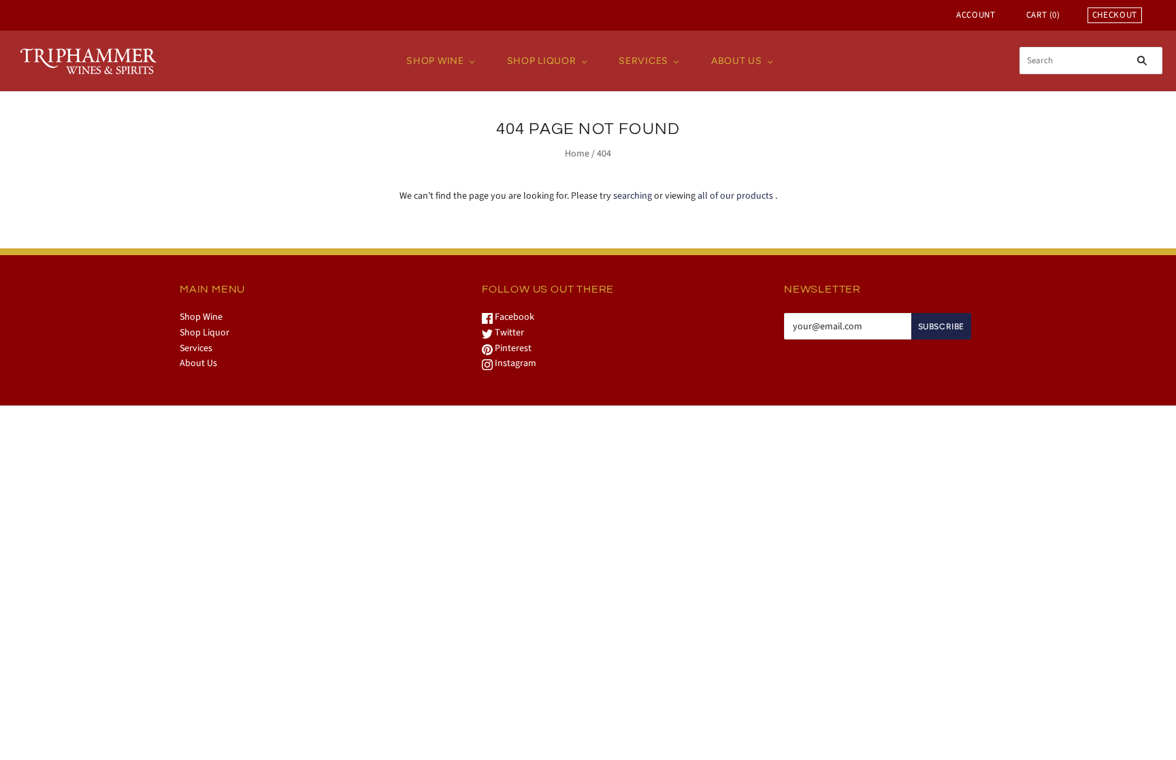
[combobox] (1090, 60)
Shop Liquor (541, 61)
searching (632, 196)
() (1043, 15)
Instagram (514, 363)
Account (976, 15)
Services (643, 61)
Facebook (513, 317)
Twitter (508, 333)
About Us (736, 61)
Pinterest (512, 348)
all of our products (735, 196)
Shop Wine (434, 61)
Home (577, 154)
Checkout (1114, 15)
